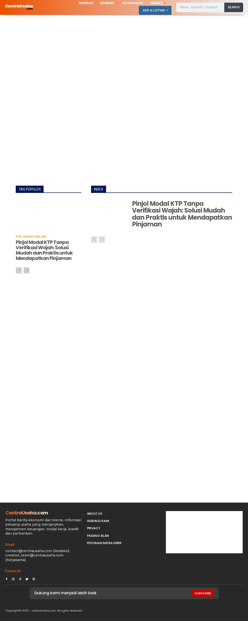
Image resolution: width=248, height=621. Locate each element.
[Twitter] (27, 578)
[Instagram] (13, 578)
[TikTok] (20, 578)
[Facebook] (6, 578)
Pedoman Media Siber (104, 543)
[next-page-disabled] (26, 270)
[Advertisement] (124, 51)
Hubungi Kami (98, 521)
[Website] (33, 578)
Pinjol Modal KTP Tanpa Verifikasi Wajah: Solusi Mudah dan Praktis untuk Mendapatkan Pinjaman (44, 250)
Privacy (93, 528)
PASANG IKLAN (98, 535)
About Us (94, 513)
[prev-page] (19, 270)
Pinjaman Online (31, 236)
